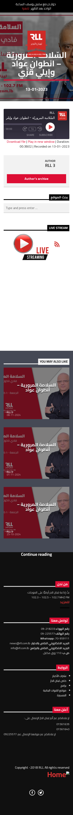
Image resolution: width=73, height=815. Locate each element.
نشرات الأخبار (59, 676)
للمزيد (64, 602)
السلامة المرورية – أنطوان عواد (36, 387)
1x (32, 129)
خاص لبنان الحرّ (58, 680)
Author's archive (36, 179)
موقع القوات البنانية (54, 690)
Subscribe (46, 135)
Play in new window (41, 141)
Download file (16, 141)
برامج (63, 685)
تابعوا (25, 8)
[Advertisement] (36, 305)
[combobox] (36, 208)
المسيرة (61, 695)
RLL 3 (50, 165)
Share (30, 135)
